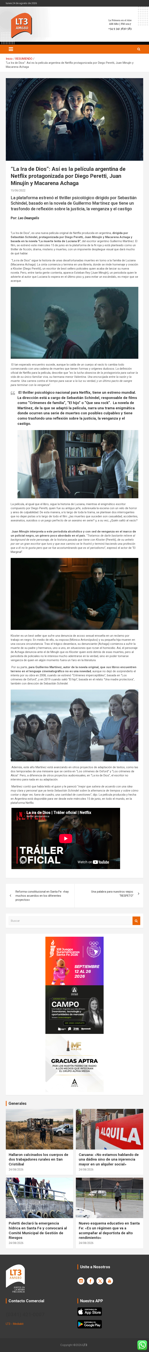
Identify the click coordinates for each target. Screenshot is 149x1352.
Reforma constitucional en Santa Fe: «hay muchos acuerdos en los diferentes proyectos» (42, 896)
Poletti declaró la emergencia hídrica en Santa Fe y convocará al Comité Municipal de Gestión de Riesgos (38, 1230)
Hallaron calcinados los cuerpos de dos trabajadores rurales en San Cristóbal (38, 1159)
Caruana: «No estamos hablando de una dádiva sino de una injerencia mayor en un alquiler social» (109, 1159)
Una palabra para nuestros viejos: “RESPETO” (112, 893)
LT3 (85, 1345)
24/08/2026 (16, 1169)
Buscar (136, 920)
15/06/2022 (18, 190)
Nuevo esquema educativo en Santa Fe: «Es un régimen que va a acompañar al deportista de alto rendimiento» (109, 1230)
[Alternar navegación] (11, 49)
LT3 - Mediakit (14, 1324)
